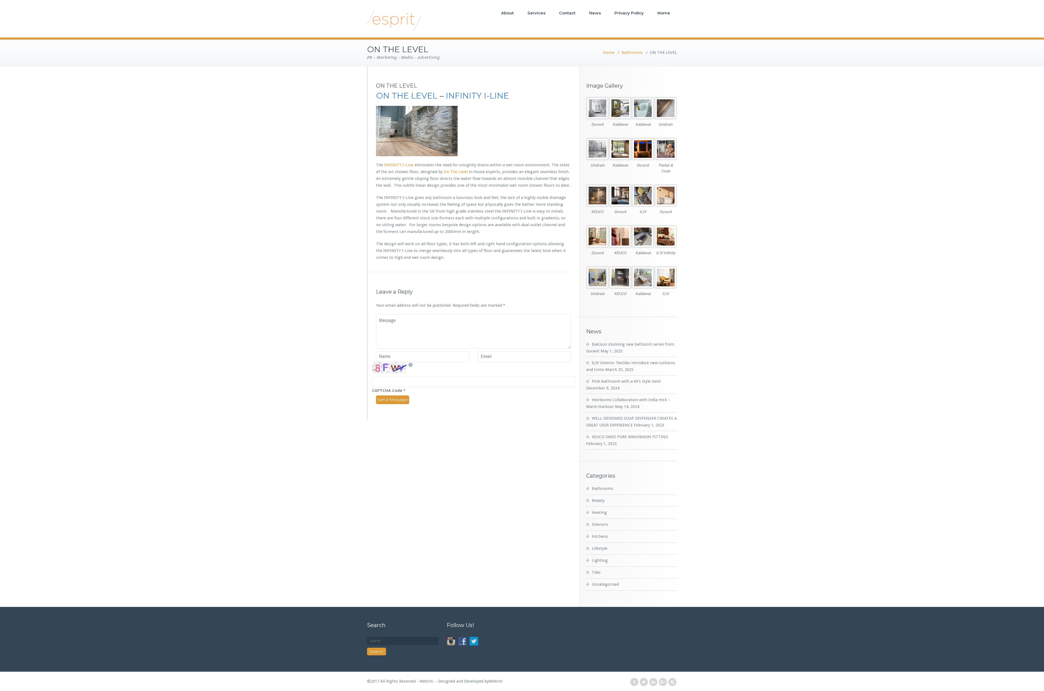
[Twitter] (644, 682)
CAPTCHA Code (387, 390)
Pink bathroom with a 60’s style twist (626, 381)
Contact (567, 13)
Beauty (598, 500)
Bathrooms (632, 52)
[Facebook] (634, 682)
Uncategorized (605, 584)
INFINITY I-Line (399, 164)
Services (536, 13)
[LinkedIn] (653, 682)
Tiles (596, 572)
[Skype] (672, 682)
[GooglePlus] (663, 682)
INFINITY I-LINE (477, 96)
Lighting (600, 560)
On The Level (456, 171)
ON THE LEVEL (406, 96)
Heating (599, 512)
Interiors (600, 524)
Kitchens (600, 536)
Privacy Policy (629, 13)
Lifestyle (599, 548)
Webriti (495, 681)
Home (663, 13)
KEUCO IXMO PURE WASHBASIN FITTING (630, 436)
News (595, 13)
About (507, 13)
